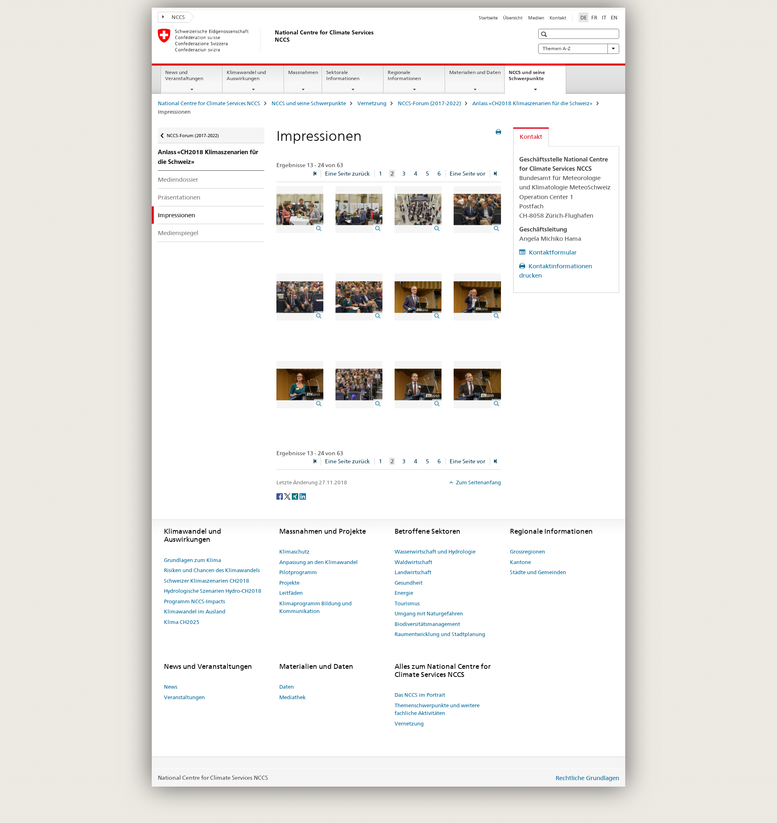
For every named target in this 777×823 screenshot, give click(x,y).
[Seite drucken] (498, 131)
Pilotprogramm (298, 572)
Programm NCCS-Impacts (194, 601)
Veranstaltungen (184, 697)
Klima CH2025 (182, 622)
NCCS (177, 17)
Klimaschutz (294, 551)
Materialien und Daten (475, 72)
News (170, 686)
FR (594, 17)
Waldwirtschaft (413, 562)
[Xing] (295, 495)
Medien (536, 18)
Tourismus (407, 603)
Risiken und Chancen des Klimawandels (212, 570)
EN (614, 17)
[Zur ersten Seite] (314, 174)
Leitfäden (291, 593)
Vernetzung (371, 103)
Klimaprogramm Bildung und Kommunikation (315, 607)
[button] (544, 34)
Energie (404, 593)
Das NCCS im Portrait (420, 694)
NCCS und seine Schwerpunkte (535, 78)
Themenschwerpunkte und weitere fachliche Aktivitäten (437, 709)
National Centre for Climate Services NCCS (209, 103)
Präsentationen (179, 197)
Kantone (520, 562)
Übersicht (512, 18)
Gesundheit (408, 582)
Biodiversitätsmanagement (427, 624)
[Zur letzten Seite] (495, 174)
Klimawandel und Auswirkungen (246, 75)
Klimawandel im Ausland (194, 611)
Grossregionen (527, 551)
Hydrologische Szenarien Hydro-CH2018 (212, 591)
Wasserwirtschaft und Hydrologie (435, 551)
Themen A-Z (557, 48)
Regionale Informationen (404, 75)
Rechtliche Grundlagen (587, 778)
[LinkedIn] (302, 495)
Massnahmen (303, 72)
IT (604, 17)
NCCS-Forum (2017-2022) (429, 103)
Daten (286, 686)
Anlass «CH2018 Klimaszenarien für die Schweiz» (532, 103)
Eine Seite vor (467, 173)
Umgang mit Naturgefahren (429, 613)
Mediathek (292, 697)
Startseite (488, 18)
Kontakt (558, 18)
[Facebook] (280, 495)
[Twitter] (288, 495)
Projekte (289, 582)
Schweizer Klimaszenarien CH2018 (206, 580)
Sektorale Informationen (342, 75)
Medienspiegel (178, 233)
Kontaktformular (552, 252)
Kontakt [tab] (531, 136)
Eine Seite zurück (347, 173)
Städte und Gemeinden (538, 572)
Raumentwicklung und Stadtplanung (440, 634)
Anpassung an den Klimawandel (318, 562)
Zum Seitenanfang (478, 482)
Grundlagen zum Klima (192, 560)
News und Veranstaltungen (184, 75)
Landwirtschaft (413, 572)
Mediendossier (178, 179)
